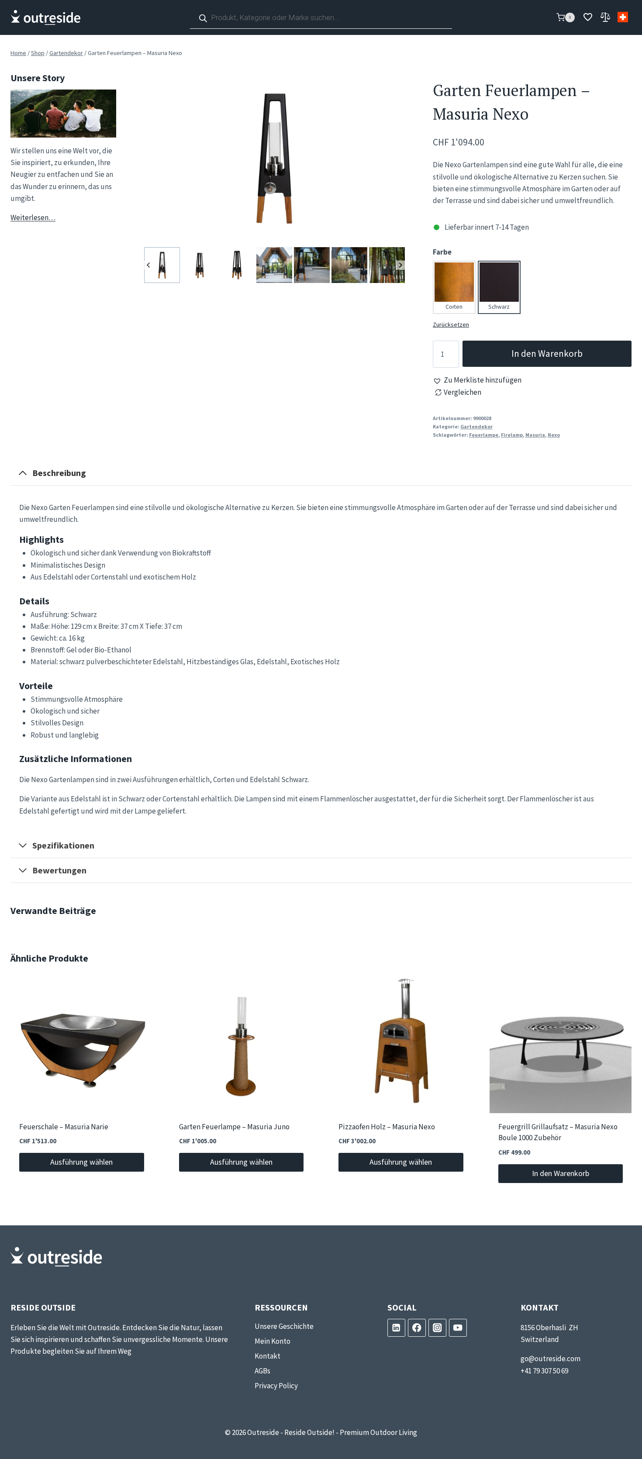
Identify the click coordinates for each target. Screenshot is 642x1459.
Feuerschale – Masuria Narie (63, 1127)
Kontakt (267, 1356)
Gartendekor (476, 426)
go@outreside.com (550, 1358)
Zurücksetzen (451, 324)
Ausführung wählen (81, 1162)
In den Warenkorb (547, 353)
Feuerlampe (483, 434)
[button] (477, 380)
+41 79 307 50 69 (544, 1371)
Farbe (442, 252)
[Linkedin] (396, 1328)
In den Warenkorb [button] (560, 1173)
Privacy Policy (276, 1385)
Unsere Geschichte (284, 1326)
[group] (162, 265)
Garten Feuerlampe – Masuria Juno (234, 1127)
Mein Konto (272, 1341)
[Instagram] (437, 1328)
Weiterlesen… (32, 217)
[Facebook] (417, 1328)
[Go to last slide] (148, 265)
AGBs (262, 1371)
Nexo (554, 434)
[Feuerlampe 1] (274, 158)
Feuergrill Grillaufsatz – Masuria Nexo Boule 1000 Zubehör (558, 1133)
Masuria (535, 434)
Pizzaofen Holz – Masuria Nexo (386, 1127)
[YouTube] (458, 1328)
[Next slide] (400, 265)
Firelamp (512, 434)
